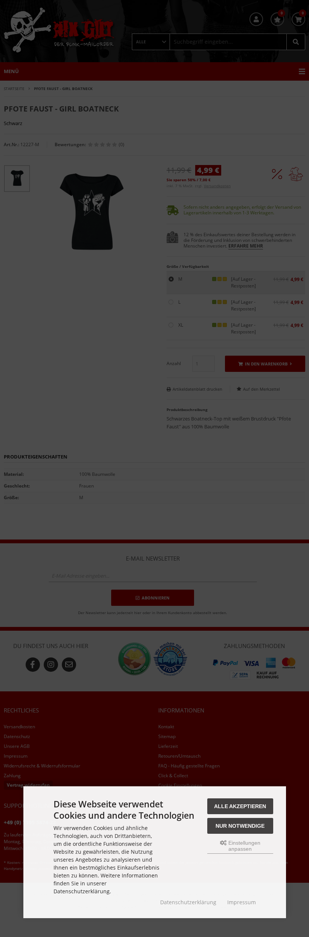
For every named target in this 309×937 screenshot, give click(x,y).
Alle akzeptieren (240, 806)
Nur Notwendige (240, 826)
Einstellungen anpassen (243, 846)
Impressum (241, 902)
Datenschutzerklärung (188, 902)
